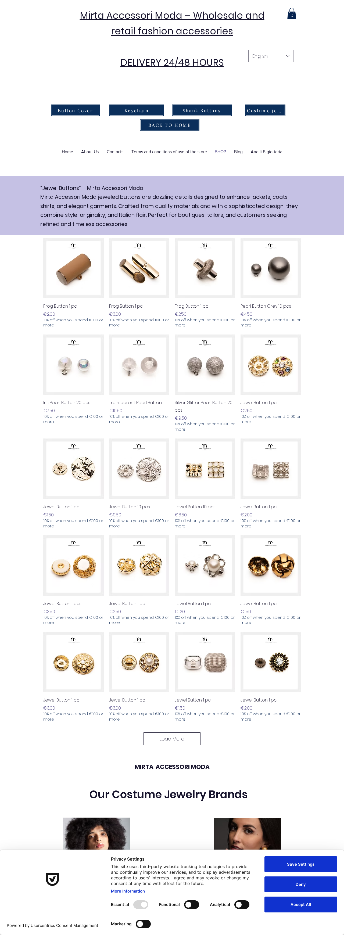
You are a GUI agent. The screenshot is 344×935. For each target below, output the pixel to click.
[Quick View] (73, 268)
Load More (172, 738)
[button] (291, 13)
